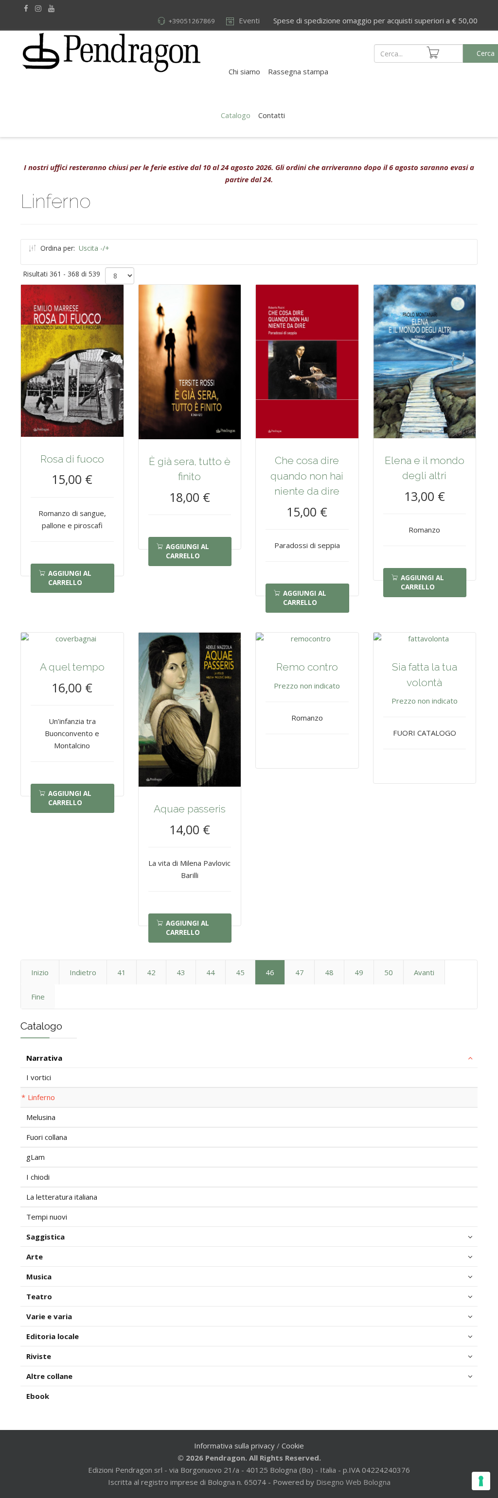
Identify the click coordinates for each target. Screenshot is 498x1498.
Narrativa (44, 1058)
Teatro (39, 1296)
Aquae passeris (190, 809)
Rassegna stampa (298, 71)
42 (151, 972)
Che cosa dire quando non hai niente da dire (306, 475)
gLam (35, 1157)
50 (388, 972)
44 (210, 972)
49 (359, 972)
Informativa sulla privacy (234, 1445)
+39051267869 (191, 21)
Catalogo (235, 115)
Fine (38, 996)
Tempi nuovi (46, 1217)
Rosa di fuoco (72, 459)
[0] (432, 52)
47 (299, 972)
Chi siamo (244, 71)
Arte (34, 1256)
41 (121, 972)
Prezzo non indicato (307, 685)
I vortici (38, 1077)
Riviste (38, 1356)
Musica (39, 1276)
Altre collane (49, 1376)
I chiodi (38, 1177)
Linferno (41, 1097)
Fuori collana (46, 1137)
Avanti (424, 972)
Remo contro (307, 667)
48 (329, 972)
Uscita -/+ (94, 248)
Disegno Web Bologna (353, 1482)
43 (181, 972)
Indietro (83, 972)
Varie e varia (49, 1316)
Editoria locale (52, 1336)
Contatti (271, 115)
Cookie (293, 1445)
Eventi (248, 20)
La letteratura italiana (61, 1197)
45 (240, 972)
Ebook (37, 1396)
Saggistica (45, 1236)
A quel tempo (72, 667)
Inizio (40, 972)
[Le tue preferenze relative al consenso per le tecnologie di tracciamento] (481, 1481)
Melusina (40, 1117)
